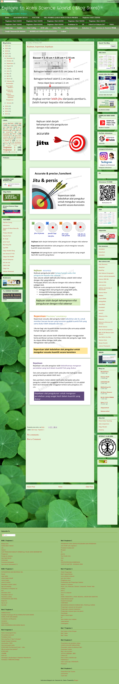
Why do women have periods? (9, 649)
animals (5, 123)
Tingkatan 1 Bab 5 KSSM (76, 21)
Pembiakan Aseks (6, 637)
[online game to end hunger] (103, 462)
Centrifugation (64, 623)
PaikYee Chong (7, 222)
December (10, 58)
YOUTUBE (36, 17)
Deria (19, 130)
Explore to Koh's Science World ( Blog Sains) (50, 8)
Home (7, 17)
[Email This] (49, 427)
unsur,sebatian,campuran (67, 576)
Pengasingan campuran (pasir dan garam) (72, 611)
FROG (112, 24)
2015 (6, 108)
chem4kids (102, 304)
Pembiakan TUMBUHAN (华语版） (10, 659)
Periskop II (64, 663)
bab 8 (19, 127)
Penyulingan (64, 613)
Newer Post (31, 487)
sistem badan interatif (7, 578)
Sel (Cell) (3, 605)
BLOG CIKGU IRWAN (107, 397)
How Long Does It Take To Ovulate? (11, 639)
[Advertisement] (107, 495)
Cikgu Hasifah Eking (9, 250)
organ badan (4, 576)
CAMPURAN (64, 603)
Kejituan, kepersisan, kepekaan (10, 95)
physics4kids (102, 298)
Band (17, 129)
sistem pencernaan (16, 143)
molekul (63, 588)
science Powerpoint (104, 346)
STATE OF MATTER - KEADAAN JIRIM (72, 564)
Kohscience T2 (86, 28)
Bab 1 (12, 123)
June (8, 71)
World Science (103, 326)
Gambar (19, 28)
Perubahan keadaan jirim (67, 548)
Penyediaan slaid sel (7, 594)
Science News (103, 292)
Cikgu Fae (6, 268)
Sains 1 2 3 (104, 402)
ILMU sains (44, 28)
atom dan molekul (65, 578)
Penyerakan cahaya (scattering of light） (72, 647)
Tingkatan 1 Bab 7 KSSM (13, 24)
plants (6, 143)
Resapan (63, 550)
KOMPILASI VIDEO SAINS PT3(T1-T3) (43, 31)
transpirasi (4, 621)
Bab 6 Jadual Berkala (66, 574)
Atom (62, 594)
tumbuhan (5, 152)
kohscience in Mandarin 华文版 (106, 28)
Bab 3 (9, 125)
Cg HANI (5, 247)
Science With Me (104, 279)
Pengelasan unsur (66, 580)
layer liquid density (6, 558)
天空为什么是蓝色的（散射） (69, 653)
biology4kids (102, 301)
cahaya (14, 130)
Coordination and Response (8, 619)
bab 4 (16, 125)
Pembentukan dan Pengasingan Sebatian (72, 582)
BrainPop (101, 270)
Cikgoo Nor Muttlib (8, 256)
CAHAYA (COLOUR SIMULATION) (70, 645)
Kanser (3, 574)
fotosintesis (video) (6, 596)
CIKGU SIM (6, 265)
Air (61, 552)
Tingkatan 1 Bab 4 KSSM (55, 21)
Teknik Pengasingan (66, 572)
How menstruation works (8, 645)
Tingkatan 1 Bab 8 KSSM (34, 24)
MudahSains (105, 371)
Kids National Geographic (106, 273)
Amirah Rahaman (8, 259)
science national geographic (107, 276)
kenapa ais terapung (9, 90)
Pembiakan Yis (73, 24)
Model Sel (4, 601)
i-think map (9, 28)
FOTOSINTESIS (7, 135)
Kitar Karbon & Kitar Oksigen (69, 631)
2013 (6, 114)
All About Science (106, 392)
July (8, 68)
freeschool (102, 252)
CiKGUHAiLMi (105, 382)
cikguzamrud (105, 407)
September (10, 63)
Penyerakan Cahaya (66, 649)
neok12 (101, 313)
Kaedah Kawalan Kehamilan (8, 641)
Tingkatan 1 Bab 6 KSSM (97, 21)
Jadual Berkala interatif (67, 598)
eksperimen (9, 132)
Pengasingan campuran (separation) (70, 609)
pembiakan (18, 142)
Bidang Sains (5, 543)
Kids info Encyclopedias (106, 329)
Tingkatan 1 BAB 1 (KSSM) (91, 17)
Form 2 (15, 134)
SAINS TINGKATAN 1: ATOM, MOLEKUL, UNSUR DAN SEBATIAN (79, 596)
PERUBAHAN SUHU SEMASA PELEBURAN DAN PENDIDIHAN (78, 543)
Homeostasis (4, 623)
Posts (5, 535)
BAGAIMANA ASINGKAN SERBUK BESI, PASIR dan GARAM (78, 605)
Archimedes (9, 83)
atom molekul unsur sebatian (68, 619)
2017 (6, 56)
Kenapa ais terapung (6, 556)
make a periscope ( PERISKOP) (69, 661)
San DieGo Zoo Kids (105, 337)
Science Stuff (105, 377)
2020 (6, 48)
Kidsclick (101, 319)
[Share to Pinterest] (56, 427)
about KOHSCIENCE (20, 17)
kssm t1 (8, 140)
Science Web (57, 28)
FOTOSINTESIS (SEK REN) (9, 598)
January (9, 103)
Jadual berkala (65, 621)
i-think (12, 137)
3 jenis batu (64, 675)
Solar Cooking (31, 28)
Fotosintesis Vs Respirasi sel (9, 588)
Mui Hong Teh (7, 244)
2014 (6, 111)
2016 (6, 106)
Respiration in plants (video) (8, 584)
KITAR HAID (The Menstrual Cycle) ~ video (13, 647)
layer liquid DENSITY (9, 86)
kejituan (3, 550)
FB (83, 24)
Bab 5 (5, 127)
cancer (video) (5, 580)
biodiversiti (6, 130)
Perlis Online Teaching (105, 421)
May (8, 73)
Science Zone (103, 340)
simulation (102, 249)
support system (12, 145)
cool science (102, 285)
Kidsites (101, 295)
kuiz (2, 590)
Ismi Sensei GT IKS (8, 253)
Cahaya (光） (64, 655)
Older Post (89, 487)
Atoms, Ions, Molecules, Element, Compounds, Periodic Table (77, 586)
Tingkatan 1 (41, 429)
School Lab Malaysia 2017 (97, 24)
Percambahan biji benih (7, 635)
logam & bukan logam (67, 615)
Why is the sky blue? (66, 651)
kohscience (18, 138)
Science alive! (105, 411)
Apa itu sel (4, 603)
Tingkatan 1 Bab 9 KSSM (55, 24)
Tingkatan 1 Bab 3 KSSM (34, 21)
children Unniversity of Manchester (105, 288)
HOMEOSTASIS (5, 612)
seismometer (64, 673)
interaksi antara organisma (12, 137)
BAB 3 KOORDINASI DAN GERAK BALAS (13, 625)
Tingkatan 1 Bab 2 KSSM (13, 21)
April (8, 76)
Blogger (76, 680)
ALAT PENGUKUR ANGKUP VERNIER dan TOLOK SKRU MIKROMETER (21, 552)
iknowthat (101, 310)
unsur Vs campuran (66, 592)
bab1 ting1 (34, 429)
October (9, 61)
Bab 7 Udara (64, 633)
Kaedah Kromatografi (66, 601)
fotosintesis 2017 (6, 592)
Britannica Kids (103, 316)
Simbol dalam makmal (7, 545)
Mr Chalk (5, 239)
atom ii (63, 590)
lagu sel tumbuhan (6, 586)
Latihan (63, 31)
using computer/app (71, 28)
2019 (6, 51)
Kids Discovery (103, 264)
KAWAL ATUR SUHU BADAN (9, 617)
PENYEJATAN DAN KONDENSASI (70, 562)
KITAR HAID (4, 651)
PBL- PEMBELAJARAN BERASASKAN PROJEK (61, 17)
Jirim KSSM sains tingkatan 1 (69, 545)
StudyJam (102, 267)
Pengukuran (9, 100)
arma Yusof (6, 242)
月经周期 (3, 653)
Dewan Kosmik (103, 343)
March (9, 78)
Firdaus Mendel (7, 233)
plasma (63, 554)
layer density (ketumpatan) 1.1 (9, 564)
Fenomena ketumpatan (7, 562)
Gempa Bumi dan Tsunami (68, 671)
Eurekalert (102, 307)
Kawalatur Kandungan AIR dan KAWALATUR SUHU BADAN (17, 614)
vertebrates (13, 152)
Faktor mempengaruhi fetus (8, 633)
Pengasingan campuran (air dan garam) (71, 607)
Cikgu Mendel (103, 427)
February (9, 81)
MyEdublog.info (106, 387)
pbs (11, 142)
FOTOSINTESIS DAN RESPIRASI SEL (12, 572)
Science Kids (102, 282)
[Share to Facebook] (54, 427)
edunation (102, 255)
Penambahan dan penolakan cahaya (70, 643)
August (9, 66)
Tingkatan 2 (9, 150)
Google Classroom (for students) (15, 31)
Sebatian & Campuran (67, 584)
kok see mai (6, 262)
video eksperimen (104, 424)
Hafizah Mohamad (8, 271)
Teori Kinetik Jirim (66, 556)
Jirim (62, 558)
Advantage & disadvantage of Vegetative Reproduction (16, 657)
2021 (6, 46)
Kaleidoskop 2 (65, 659)
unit (2, 548)
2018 (6, 53)
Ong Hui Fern (7, 236)
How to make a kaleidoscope (68, 657)
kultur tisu (4, 655)
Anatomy (101, 430)
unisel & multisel (5, 582)
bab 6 (11, 127)
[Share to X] (53, 427)
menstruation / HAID (6, 643)
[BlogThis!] (51, 427)
